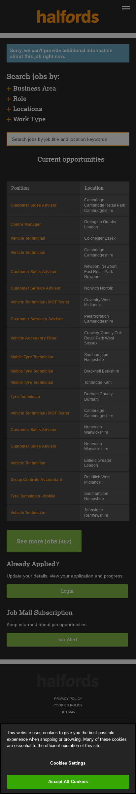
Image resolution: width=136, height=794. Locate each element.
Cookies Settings (67, 763)
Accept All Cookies (67, 781)
